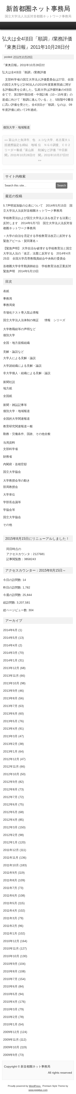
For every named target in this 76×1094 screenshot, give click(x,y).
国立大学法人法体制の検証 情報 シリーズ (34, 320)
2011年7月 (10, 888)
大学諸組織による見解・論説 (22, 365)
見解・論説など (13, 351)
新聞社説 (9, 382)
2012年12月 (11, 759)
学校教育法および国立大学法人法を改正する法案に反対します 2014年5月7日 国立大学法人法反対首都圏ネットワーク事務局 (37, 223)
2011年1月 (10, 933)
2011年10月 (11, 865)
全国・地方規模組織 (16, 342)
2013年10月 (11, 683)
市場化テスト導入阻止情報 (21, 312)
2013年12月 (11, 668)
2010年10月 (11, 956)
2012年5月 (10, 812)
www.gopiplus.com (38, 1090)
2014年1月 (10, 660)
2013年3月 (10, 736)
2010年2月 (10, 1017)
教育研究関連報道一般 (18, 426)
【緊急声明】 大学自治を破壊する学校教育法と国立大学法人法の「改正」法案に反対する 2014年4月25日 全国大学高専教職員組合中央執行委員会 (37, 253)
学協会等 (9, 509)
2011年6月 (10, 895)
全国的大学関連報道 (16, 418)
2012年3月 (10, 827)
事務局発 (9, 305)
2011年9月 (10, 872)
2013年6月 (10, 713)
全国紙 (7, 396)
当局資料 (9, 442)
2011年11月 (10, 857)
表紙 (6, 291)
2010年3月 (10, 1009)
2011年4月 (10, 910)
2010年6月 (10, 986)
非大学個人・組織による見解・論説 (26, 373)
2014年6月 (10, 630)
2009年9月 (10, 1055)
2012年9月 (10, 781)
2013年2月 (10, 744)
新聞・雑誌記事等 (15, 405)
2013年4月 (10, 728)
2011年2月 (10, 925)
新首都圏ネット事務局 (38, 8)
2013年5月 (10, 721)
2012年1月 (10, 842)
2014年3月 (10, 652)
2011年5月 (10, 903)
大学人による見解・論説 (19, 358)
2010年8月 (10, 971)
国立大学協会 (12, 471)
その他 (7, 524)
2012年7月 (10, 797)
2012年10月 (11, 774)
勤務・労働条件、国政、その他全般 (26, 434)
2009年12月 (11, 1032)
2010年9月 (10, 963)
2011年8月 (10, 880)
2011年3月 (10, 918)
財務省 (7, 456)
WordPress (35, 1086)
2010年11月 (11, 948)
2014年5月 (10, 637)
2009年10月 (11, 1047)
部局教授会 (10, 487)
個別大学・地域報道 (16, 127)
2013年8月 (10, 698)
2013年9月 (10, 690)
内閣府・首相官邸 (15, 464)
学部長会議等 (12, 502)
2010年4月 (10, 1001)
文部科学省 (10, 449)
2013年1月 (10, 751)
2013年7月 (10, 706)
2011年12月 (11, 850)
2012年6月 (10, 804)
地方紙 (7, 388)
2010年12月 (11, 941)
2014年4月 (10, 645)
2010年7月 (10, 979)
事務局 (7, 298)
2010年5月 (10, 994)
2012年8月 (10, 789)
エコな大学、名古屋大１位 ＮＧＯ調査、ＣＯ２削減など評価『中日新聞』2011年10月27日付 (54, 150)
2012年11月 (11, 766)
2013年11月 (11, 675)
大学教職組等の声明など (19, 329)
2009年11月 (11, 1039)
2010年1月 (10, 1024)
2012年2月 (10, 835)
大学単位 (9, 494)
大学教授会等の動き (16, 480)
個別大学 (9, 335)
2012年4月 (10, 819)
